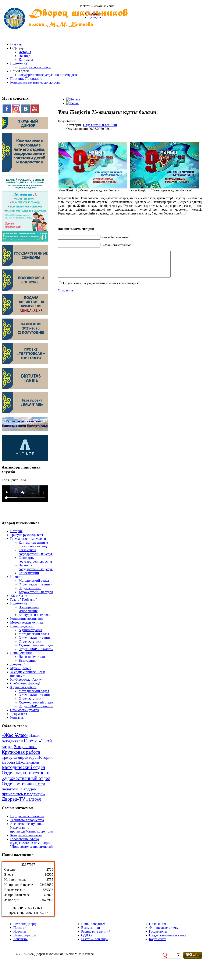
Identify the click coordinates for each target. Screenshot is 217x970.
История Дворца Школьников (27, 759)
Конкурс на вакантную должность (35, 82)
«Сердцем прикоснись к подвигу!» (23, 791)
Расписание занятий (95, 931)
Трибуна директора (19, 757)
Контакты (26, 59)
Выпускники (28, 660)
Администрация (30, 630)
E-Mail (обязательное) (116, 245)
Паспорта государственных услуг (36, 567)
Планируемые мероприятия (29, 609)
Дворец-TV (18, 664)
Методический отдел (34, 580)
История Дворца (25, 924)
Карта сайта (157, 939)
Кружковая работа (23, 687)
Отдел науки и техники (36, 584)
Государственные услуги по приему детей (49, 75)
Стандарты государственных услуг (36, 559)
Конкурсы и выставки (35, 67)
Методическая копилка (26, 622)
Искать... (86, 6)
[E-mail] (72, 103)
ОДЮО (86, 935)
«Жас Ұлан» (19, 596)
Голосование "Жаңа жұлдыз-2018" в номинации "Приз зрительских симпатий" (32, 842)
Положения (18, 63)
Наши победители (32, 656)
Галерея (33, 799)
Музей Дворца (20, 668)
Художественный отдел (36, 592)
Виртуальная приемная (27, 816)
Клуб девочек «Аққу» (26, 679)
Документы (18, 714)
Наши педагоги (21, 626)
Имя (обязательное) (115, 237)
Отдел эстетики (30, 588)
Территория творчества (27, 820)
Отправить (66, 290)
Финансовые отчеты (164, 927)
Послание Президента (26, 78)
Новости (16, 576)
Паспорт (25, 56)
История (25, 52)
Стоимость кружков (24, 710)
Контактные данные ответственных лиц (33, 544)
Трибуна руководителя (26, 535)
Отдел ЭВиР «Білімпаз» (36, 649)
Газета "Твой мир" (23, 599)
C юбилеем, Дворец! (25, 683)
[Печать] (73, 99)
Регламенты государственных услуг (36, 552)
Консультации (29, 573)
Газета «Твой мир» (94, 939)
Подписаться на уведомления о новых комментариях (101, 283)
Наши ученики (21, 653)
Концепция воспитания (27, 618)
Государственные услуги (28, 538)
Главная (16, 44)
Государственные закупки (167, 935)
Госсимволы (158, 931)
